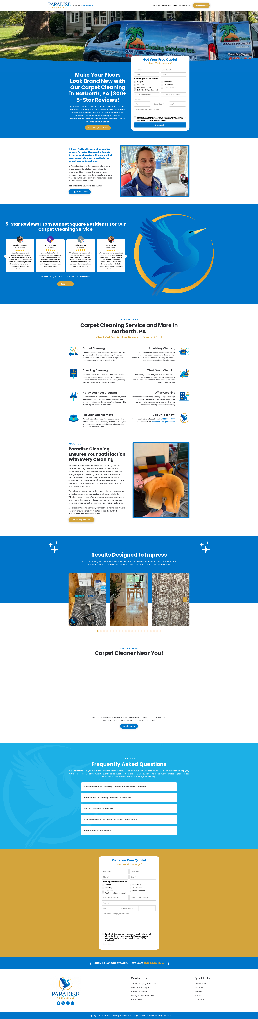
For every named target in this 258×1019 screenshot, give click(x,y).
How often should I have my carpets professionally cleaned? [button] (115, 786)
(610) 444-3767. (154, 963)
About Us (199, 987)
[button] (125, 256)
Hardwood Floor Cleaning (100, 392)
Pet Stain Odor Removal (98, 415)
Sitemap (167, 1015)
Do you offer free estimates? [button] (98, 808)
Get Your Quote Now (98, 128)
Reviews (198, 991)
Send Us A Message (140, 987)
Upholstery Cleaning (161, 348)
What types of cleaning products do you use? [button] (107, 797)
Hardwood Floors (144, 87)
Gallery (198, 995)
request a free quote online (163, 421)
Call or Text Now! (163, 415)
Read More (65, 284)
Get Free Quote (201, 5)
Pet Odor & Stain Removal (147, 90)
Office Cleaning (170, 87)
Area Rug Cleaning (95, 370)
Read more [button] (20, 269)
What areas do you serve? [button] (97, 830)
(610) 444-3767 (81, 192)
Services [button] (156, 5)
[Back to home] (59, 5)
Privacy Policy (156, 1015)
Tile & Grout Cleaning (161, 370)
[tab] (98, 631)
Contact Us (186, 5)
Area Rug (140, 84)
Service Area (166, 5)
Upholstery (168, 82)
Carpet (140, 82)
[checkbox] (132, 82)
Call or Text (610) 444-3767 (143, 983)
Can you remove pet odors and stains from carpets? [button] (111, 819)
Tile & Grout (168, 84)
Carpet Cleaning (94, 348)
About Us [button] (177, 5)
